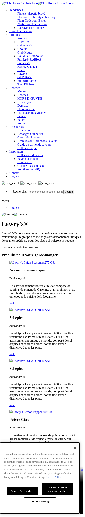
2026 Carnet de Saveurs (32, 24)
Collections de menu (30, 155)
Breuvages (24, 102)
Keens (21, 70)
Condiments (24, 162)
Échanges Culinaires (30, 134)
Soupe (21, 123)
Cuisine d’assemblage (30, 165)
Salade (21, 116)
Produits (14, 34)
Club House (24, 52)
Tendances (16, 10)
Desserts (22, 105)
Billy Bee (23, 41)
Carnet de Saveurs (20, 31)
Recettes (14, 88)
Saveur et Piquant (28, 158)
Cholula (22, 49)
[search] (45, 192)
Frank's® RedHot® (29, 59)
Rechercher (20, 191)
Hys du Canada (27, 66)
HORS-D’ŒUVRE (29, 98)
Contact (14, 172)
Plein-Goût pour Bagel (31, 20)
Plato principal (26, 109)
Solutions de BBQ (28, 169)
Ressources (16, 126)
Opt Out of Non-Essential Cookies (57, 489)
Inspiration (16, 151)
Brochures (23, 130)
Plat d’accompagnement (32, 112)
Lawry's (22, 73)
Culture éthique (27, 148)
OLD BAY (24, 77)
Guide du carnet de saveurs (34, 144)
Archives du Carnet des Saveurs (37, 141)
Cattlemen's (24, 45)
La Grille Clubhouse (30, 56)
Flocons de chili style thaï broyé (37, 17)
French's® (23, 63)
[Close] (75, 448)
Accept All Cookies (22, 490)
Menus (21, 91)
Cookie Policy (53, 477)
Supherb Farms (26, 80)
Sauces (21, 119)
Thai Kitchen (25, 84)
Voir (12, 303)
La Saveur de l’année (30, 27)
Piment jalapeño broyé (31, 13)
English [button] (14, 176)
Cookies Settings (40, 501)
